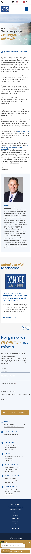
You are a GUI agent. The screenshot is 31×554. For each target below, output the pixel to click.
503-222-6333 (16, 425)
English (20, 2)
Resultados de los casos (15, 507)
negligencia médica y (17, 224)
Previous (24, 328)
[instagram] (18, 529)
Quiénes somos (15, 504)
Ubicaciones (15, 518)
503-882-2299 (9, 471)
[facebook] (13, 529)
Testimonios (15, 515)
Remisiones (15, 521)
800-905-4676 (14, 427)
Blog (15, 512)
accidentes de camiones (10, 222)
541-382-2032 (9, 460)
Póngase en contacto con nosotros (15, 412)
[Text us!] (6, 550)
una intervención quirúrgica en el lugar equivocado (14, 147)
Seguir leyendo (7, 317)
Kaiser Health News (23, 132)
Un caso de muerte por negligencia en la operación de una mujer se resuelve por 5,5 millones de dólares (15, 297)
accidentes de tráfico (19, 220)
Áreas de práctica (15, 510)
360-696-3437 (9, 483)
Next (28, 328)
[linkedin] (15, 529)
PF (15, 524)
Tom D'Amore (7, 208)
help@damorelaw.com (11, 434)
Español (28, 2)
